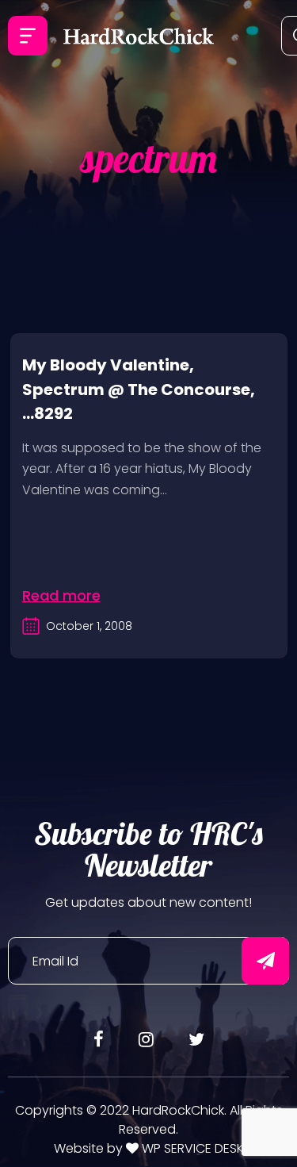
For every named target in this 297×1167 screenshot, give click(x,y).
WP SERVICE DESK (191, 1148)
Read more (61, 595)
